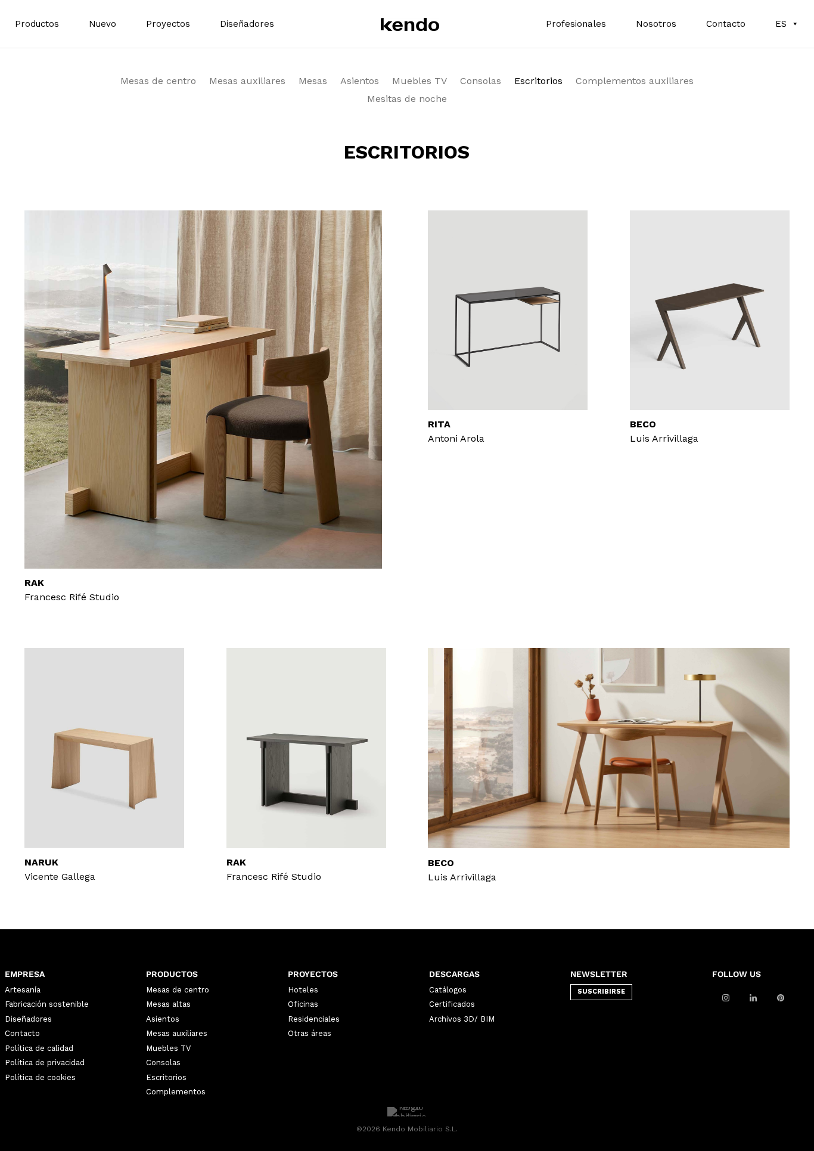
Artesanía (23, 989)
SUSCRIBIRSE (601, 991)
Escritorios (538, 81)
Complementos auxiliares (635, 81)
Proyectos (168, 23)
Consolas (480, 81)
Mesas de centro (158, 81)
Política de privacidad (45, 1062)
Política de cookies (40, 1077)
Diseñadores (247, 23)
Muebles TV (419, 81)
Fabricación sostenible (47, 1004)
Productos (37, 23)
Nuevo (102, 23)
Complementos (176, 1091)
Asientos (359, 81)
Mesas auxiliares (247, 81)
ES (781, 23)
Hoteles (303, 989)
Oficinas (303, 1004)
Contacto (725, 23)
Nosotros (656, 23)
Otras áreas (309, 1033)
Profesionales (576, 23)
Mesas (313, 81)
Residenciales (314, 1019)
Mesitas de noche (407, 99)
